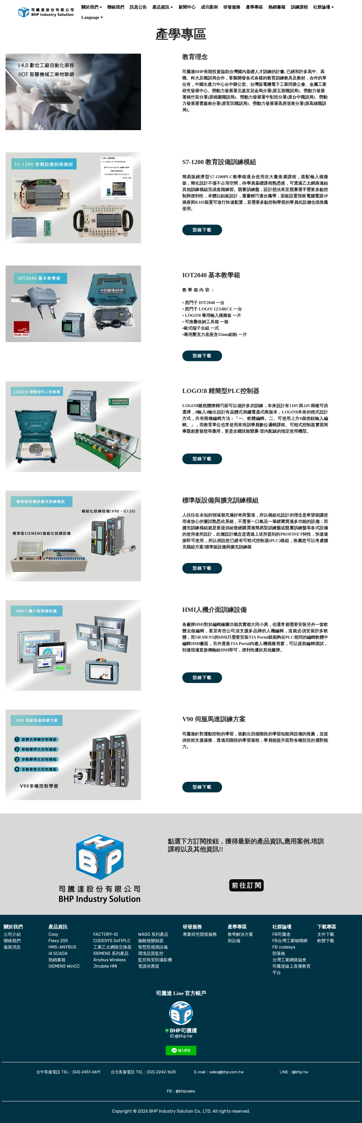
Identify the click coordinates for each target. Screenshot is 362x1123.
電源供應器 (148, 966)
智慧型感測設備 (153, 947)
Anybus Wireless (109, 959)
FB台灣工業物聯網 (289, 940)
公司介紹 (12, 934)
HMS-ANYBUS (62, 947)
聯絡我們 (12, 940)
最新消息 (12, 947)
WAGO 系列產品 (153, 934)
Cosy (53, 934)
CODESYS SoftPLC (111, 940)
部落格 (278, 953)
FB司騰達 (281, 934)
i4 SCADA (58, 953)
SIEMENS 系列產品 (111, 953)
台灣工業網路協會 (289, 959)
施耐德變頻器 (151, 940)
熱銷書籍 (56, 959)
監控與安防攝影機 (155, 959)
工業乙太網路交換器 (112, 947)
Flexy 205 (58, 940)
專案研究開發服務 (200, 934)
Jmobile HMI (105, 966)
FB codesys (283, 947)
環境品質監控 (151, 953)
